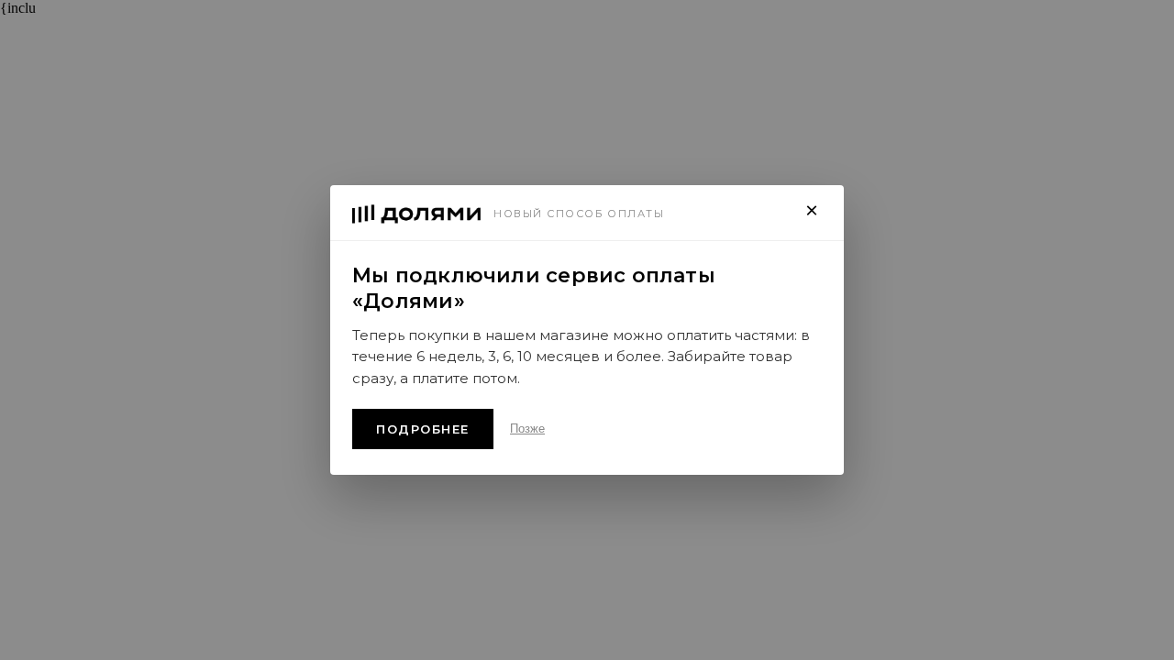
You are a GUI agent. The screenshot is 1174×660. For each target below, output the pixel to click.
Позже (527, 428)
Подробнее (423, 429)
